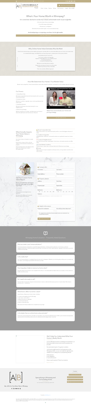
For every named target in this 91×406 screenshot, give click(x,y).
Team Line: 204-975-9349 (75, 374)
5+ (53, 191)
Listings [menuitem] (45, 8)
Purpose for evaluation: (43, 208)
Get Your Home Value (67, 5)
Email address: (41, 174)
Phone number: (60, 174)
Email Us (19, 1)
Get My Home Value (61, 117)
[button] (18, 1)
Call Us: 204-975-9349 (27, 1)
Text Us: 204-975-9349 (39, 1)
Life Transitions (60, 8)
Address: (40, 181)
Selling (54, 8)
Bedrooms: (40, 190)
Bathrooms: (59, 190)
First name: (40, 169)
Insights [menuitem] (66, 8)
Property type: (41, 185)
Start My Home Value (45, 35)
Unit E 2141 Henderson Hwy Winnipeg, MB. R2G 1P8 (45, 382)
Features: (40, 194)
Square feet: (59, 185)
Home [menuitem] (42, 8)
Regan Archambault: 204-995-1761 (75, 379)
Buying (50, 8)
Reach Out (49, 362)
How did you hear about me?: (63, 208)
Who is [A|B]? (71, 8)
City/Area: (59, 181)
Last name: (59, 169)
